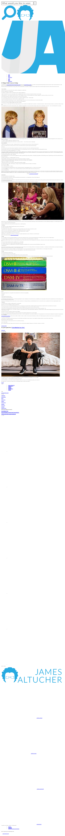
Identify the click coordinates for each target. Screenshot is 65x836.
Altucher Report (10, 77)
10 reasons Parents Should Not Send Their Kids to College (13, 84)
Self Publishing (10, 388)
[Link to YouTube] (26, 593)
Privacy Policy (10, 827)
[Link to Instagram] (26, 664)
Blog (9, 75)
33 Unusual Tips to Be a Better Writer (33, 173)
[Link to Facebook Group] (26, 487)
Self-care (9, 387)
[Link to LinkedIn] (26, 522)
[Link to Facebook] (26, 451)
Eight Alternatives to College (27, 84)
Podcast (9, 79)
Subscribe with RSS (39, 824)
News (8, 76)
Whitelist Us (9, 826)
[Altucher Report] (25, 20)
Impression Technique (11, 385)
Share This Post (3, 330)
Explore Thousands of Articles (4, 392)
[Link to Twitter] (26, 558)
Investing (9, 386)
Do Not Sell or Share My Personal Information (13, 828)
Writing (9, 389)
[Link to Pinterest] (26, 629)
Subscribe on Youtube (33, 753)
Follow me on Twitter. (4, 325)
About (9, 74)
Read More (2, 382)
